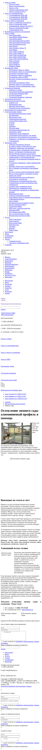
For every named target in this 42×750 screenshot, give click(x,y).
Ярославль (8, 277)
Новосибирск (9, 266)
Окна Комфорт (14, 62)
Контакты (8, 237)
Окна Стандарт (14, 61)
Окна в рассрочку (15, 219)
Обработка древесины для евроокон (21, 148)
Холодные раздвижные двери (19, 82)
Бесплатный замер (15, 223)
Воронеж (8, 262)
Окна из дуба (13, 8)
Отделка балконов (15, 95)
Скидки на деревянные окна (19, 243)
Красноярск (9, 261)
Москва (7, 257)
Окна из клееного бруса (17, 11)
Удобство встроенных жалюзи (19, 144)
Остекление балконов (12, 88)
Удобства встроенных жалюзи (19, 195)
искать (3, 309)
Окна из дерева (10, 2)
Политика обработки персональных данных (16, 686)
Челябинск (8, 273)
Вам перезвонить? (7, 315)
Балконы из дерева (15, 90)
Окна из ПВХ (9, 33)
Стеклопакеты (14, 141)
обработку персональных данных (27, 641)
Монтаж (12, 228)
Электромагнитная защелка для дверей (22, 135)
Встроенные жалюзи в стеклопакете (17, 31)
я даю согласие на (9, 641)
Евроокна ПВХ (14, 210)
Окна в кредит (14, 221)
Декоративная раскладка (17, 119)
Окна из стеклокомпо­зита (14, 13)
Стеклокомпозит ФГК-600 (18, 17)
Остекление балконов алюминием (21, 92)
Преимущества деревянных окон (20, 188)
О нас (7, 290)
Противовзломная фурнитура (19, 130)
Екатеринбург (10, 268)
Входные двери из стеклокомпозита (21, 84)
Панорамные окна (15, 104)
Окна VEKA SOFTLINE (17, 57)
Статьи (7, 658)
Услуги (7, 217)
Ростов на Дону (10, 275)
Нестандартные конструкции (15, 101)
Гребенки (12, 126)
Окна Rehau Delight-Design (18, 37)
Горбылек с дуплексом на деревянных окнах (24, 139)
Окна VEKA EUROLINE (17, 55)
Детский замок (14, 128)
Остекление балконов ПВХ (18, 93)
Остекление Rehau (15, 206)
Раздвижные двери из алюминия (20, 75)
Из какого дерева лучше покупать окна (22, 146)
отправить (4, 643)
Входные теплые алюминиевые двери (22, 86)
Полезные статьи (11, 143)
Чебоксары (8, 270)
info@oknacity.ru (27, 610)
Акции (7, 239)
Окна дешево (13, 201)
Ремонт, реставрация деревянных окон (22, 152)
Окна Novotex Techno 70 (17, 48)
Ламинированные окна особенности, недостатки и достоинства (22, 178)
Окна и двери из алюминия (14, 21)
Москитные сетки (15, 117)
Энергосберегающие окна (18, 121)
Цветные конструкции (17, 106)
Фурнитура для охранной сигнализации (23, 137)
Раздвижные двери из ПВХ (18, 77)
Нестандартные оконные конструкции (22, 154)
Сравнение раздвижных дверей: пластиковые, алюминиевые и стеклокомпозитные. (25, 156)
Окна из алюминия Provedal (18, 28)
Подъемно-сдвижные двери (18, 73)
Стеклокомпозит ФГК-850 (18, 19)
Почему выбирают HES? (17, 205)
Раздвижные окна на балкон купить (21, 203)
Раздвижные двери (11, 68)
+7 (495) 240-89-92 (7, 321)
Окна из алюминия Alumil (18, 24)
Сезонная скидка (15, 241)
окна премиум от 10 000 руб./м (16, 398)
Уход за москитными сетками (19, 214)
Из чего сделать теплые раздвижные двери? (24, 172)
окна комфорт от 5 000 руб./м (15, 396)
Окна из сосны (14, 4)
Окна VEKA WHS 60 (16, 52)
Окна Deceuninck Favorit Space (19, 42)
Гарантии (8, 245)
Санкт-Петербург (11, 259)
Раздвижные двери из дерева (19, 70)
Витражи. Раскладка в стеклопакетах (22, 166)
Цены (7, 234)
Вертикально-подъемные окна (15, 110)
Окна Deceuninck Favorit (17, 44)
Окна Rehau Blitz (15, 35)
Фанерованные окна (16, 194)
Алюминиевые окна (16, 30)
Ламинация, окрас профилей (19, 133)
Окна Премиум (14, 64)
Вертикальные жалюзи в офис (19, 215)
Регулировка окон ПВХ (17, 212)
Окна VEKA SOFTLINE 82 (18, 59)
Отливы (12, 123)
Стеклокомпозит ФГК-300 (18, 15)
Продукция (9, 232)
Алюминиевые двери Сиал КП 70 (21, 26)
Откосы (11, 124)
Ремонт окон (13, 230)
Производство (14, 225)
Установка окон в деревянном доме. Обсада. (24, 150)
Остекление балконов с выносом (20, 97)
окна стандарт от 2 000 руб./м (15, 394)
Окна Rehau (13, 50)
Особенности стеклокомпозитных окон (22, 181)
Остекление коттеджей (13, 99)
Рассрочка (8, 284)
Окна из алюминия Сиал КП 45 (20, 22)
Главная (7, 402)
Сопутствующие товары (13, 112)
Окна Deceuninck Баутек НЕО (19, 41)
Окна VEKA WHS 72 (16, 53)
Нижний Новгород (11, 264)
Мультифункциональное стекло (20, 113)
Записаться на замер (8, 313)
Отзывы (7, 286)
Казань (7, 272)
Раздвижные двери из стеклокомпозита (22, 72)
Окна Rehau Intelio (15, 39)
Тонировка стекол (15, 132)
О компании (9, 236)
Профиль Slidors (14, 66)
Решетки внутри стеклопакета (19, 108)
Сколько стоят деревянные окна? (20, 186)
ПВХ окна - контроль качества (19, 208)
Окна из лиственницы (16, 6)
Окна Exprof (13, 46)
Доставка (12, 226)
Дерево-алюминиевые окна (18, 10)
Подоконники (14, 115)
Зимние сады (13, 103)
